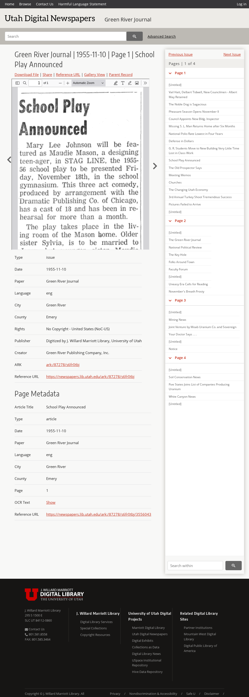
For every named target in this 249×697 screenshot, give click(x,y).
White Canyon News (182, 396)
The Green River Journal (185, 240)
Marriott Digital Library (148, 627)
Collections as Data (145, 647)
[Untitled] (175, 85)
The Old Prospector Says (185, 168)
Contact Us (44, 4)
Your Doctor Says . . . (182, 334)
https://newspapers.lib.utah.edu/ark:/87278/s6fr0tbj (90, 376)
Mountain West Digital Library (200, 636)
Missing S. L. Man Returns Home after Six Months (202, 126)
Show (50, 502)
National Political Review (185, 247)
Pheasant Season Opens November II (194, 112)
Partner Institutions (198, 627)
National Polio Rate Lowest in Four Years (196, 134)
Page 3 (180, 300)
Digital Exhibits (142, 640)
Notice (173, 349)
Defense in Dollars (181, 141)
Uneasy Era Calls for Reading (188, 284)
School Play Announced (184, 160)
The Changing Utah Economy (188, 190)
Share (47, 74)
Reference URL (68, 74)
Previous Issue (181, 54)
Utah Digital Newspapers (150, 634)
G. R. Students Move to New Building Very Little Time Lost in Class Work (204, 150)
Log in (242, 4)
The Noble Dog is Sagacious (187, 104)
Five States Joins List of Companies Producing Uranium (199, 386)
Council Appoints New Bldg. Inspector (194, 119)
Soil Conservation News (185, 377)
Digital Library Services (96, 622)
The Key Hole (178, 255)
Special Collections (93, 628)
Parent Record (121, 74)
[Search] (134, 36)
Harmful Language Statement (82, 4)
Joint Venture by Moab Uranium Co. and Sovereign (202, 327)
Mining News (177, 320)
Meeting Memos (180, 175)
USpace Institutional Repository (146, 663)
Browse (25, 4)
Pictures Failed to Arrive (185, 204)
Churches (175, 182)
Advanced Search (162, 36)
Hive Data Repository (147, 671)
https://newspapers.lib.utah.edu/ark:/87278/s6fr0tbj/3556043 (98, 514)
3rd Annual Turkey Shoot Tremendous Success (200, 197)
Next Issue (232, 54)
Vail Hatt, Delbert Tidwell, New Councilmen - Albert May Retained (203, 94)
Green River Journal (128, 19)
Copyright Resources (95, 635)
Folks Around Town (181, 262)
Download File (27, 74)
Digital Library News (146, 653)
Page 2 (180, 220)
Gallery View (94, 74)
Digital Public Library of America (200, 648)
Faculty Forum (178, 269)
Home (9, 4)
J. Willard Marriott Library (43, 610)
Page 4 (180, 357)
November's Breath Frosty (186, 291)
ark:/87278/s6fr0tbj (63, 364)
